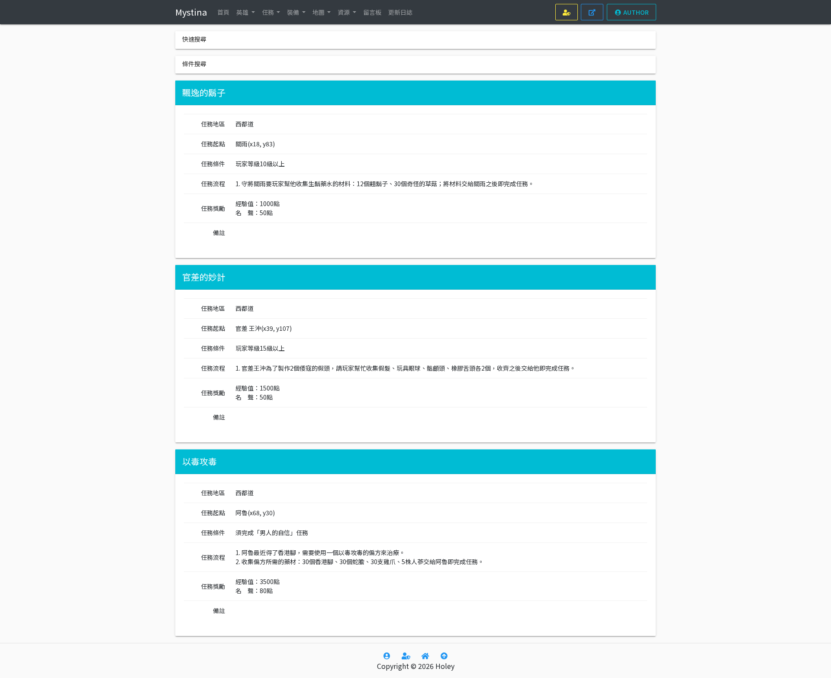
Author (635, 12)
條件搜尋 (194, 63)
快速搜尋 (194, 39)
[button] (245, 12)
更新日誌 (400, 12)
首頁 (223, 12)
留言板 (372, 12)
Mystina (191, 12)
